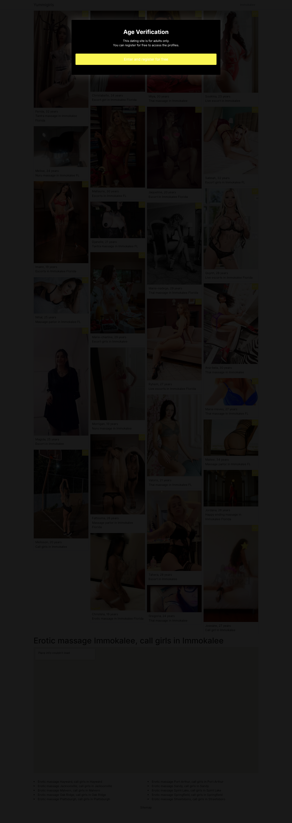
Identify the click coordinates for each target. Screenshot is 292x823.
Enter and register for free (146, 59)
